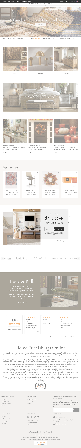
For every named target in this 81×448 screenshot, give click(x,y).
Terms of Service (60, 233)
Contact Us (72, 1)
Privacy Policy (52, 233)
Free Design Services (64, 1)
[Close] (67, 210)
